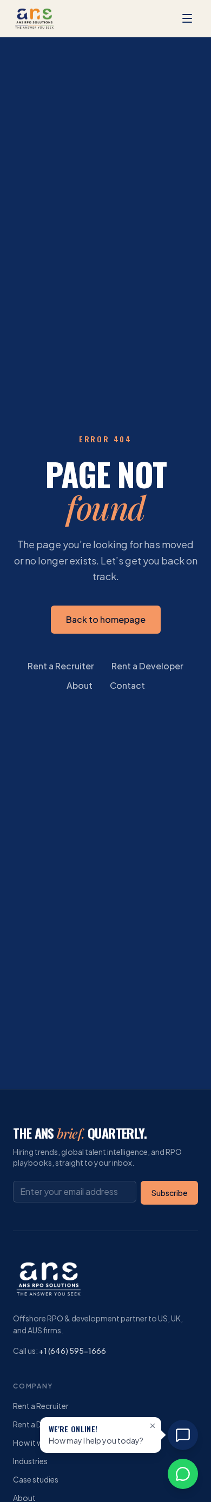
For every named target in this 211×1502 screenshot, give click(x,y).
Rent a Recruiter (61, 666)
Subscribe (169, 1193)
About (80, 685)
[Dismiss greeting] (152, 1425)
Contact (127, 685)
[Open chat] (183, 1435)
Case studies (35, 1479)
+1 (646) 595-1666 (72, 1350)
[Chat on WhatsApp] (183, 1474)
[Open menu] (187, 18)
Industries (30, 1461)
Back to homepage (106, 619)
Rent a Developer (147, 666)
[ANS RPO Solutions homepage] (34, 18)
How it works (36, 1442)
